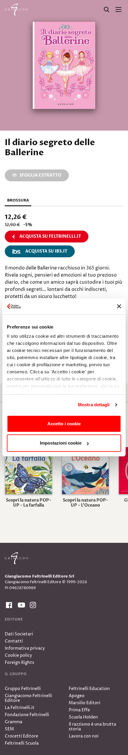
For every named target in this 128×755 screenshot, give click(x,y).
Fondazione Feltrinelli (27, 715)
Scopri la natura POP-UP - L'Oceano (85, 502)
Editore (14, 619)
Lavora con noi (84, 736)
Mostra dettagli (94, 404)
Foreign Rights (19, 662)
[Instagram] (32, 605)
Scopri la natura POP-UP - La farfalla (28, 502)
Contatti (14, 641)
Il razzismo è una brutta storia (92, 726)
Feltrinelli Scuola (22, 743)
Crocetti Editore (21, 736)
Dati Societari (19, 634)
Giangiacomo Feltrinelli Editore (28, 698)
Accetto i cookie (64, 423)
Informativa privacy (25, 648)
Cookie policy (18, 655)
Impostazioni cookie (61, 442)
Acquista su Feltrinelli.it (50, 236)
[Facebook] (8, 605)
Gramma (13, 722)
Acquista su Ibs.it (46, 251)
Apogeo (77, 696)
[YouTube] (20, 605)
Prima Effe (79, 710)
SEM (9, 729)
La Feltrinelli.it (20, 707)
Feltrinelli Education (89, 688)
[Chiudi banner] (119, 306)
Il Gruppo (16, 674)
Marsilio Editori (84, 703)
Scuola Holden (83, 717)
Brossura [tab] (18, 200)
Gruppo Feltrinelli (23, 688)
